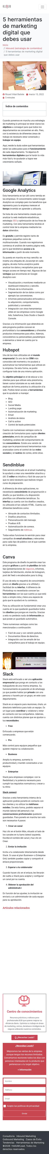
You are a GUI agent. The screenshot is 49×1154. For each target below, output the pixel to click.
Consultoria (9, 1136)
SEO (15, 220)
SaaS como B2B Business (18, 929)
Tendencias (8, 1142)
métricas (28, 530)
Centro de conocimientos (24, 1011)
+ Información (24, 1069)
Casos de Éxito (34, 1139)
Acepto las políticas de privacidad (23, 1106)
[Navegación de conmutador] (42, 7)
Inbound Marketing (26, 1136)
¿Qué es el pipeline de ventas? (20, 940)
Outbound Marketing (13, 1139)
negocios (30, 569)
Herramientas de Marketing (30, 1142)
